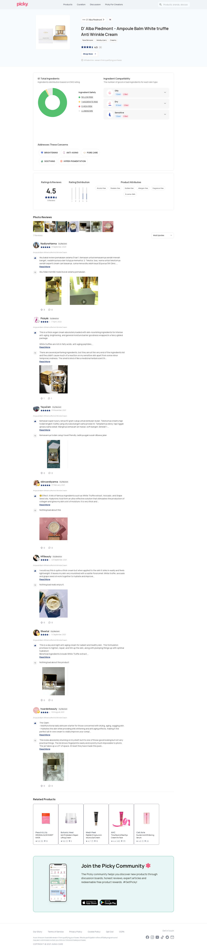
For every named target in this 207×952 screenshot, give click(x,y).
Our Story (37, 931)
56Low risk (87, 97)
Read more (44, 266)
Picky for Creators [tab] (114, 4)
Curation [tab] (81, 4)
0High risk (86, 106)
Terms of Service (56, 931)
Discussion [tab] (95, 4)
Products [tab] (67, 4)
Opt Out (109, 931)
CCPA (121, 931)
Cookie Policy (94, 931)
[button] (163, 235)
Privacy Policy (75, 931)
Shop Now (88, 54)
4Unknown (87, 111)
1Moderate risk (89, 101)
